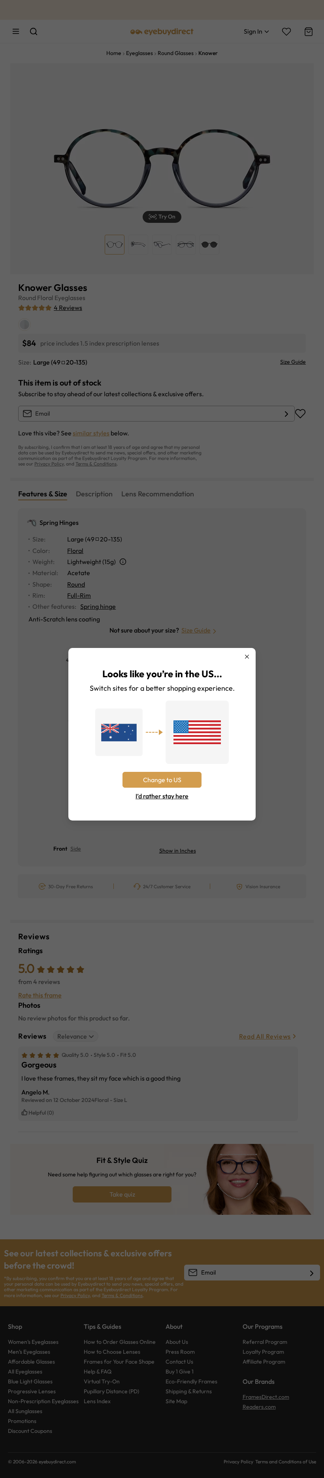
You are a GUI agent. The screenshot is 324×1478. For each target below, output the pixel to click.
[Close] (247, 656)
